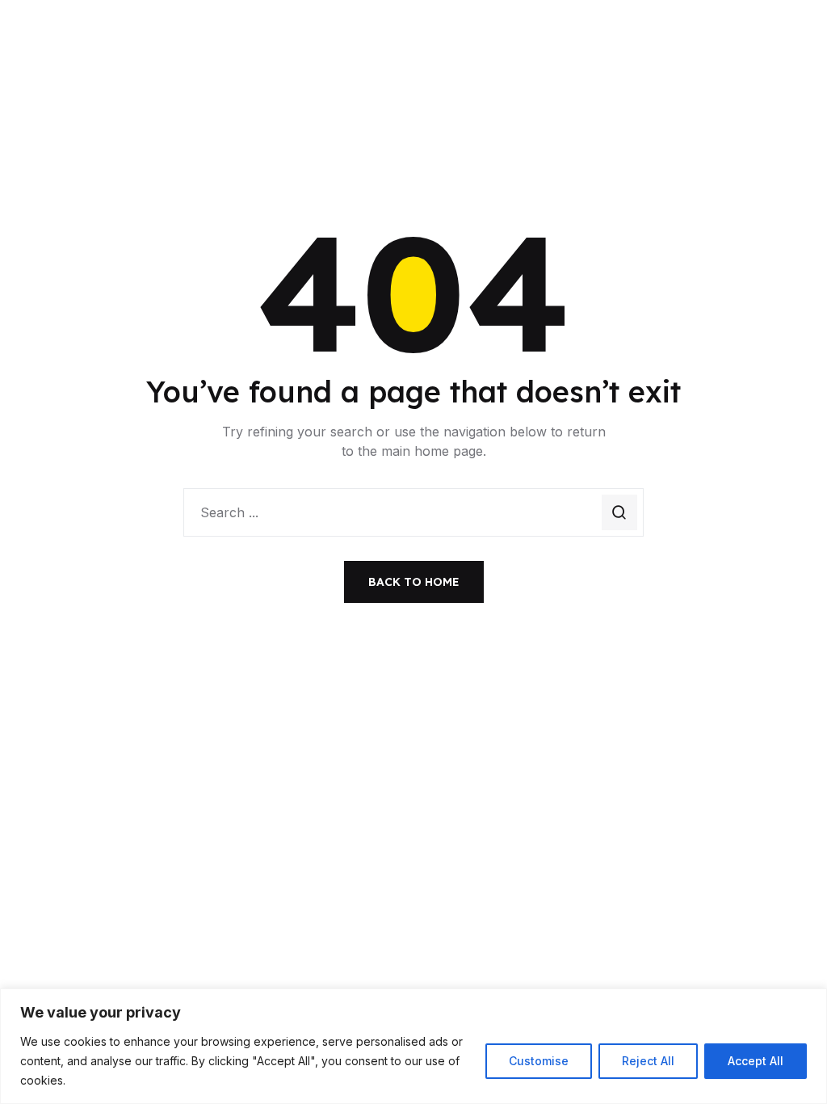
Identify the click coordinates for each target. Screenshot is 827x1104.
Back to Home (414, 582)
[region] (413, 1046)
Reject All (648, 1061)
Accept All (755, 1061)
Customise (539, 1061)
